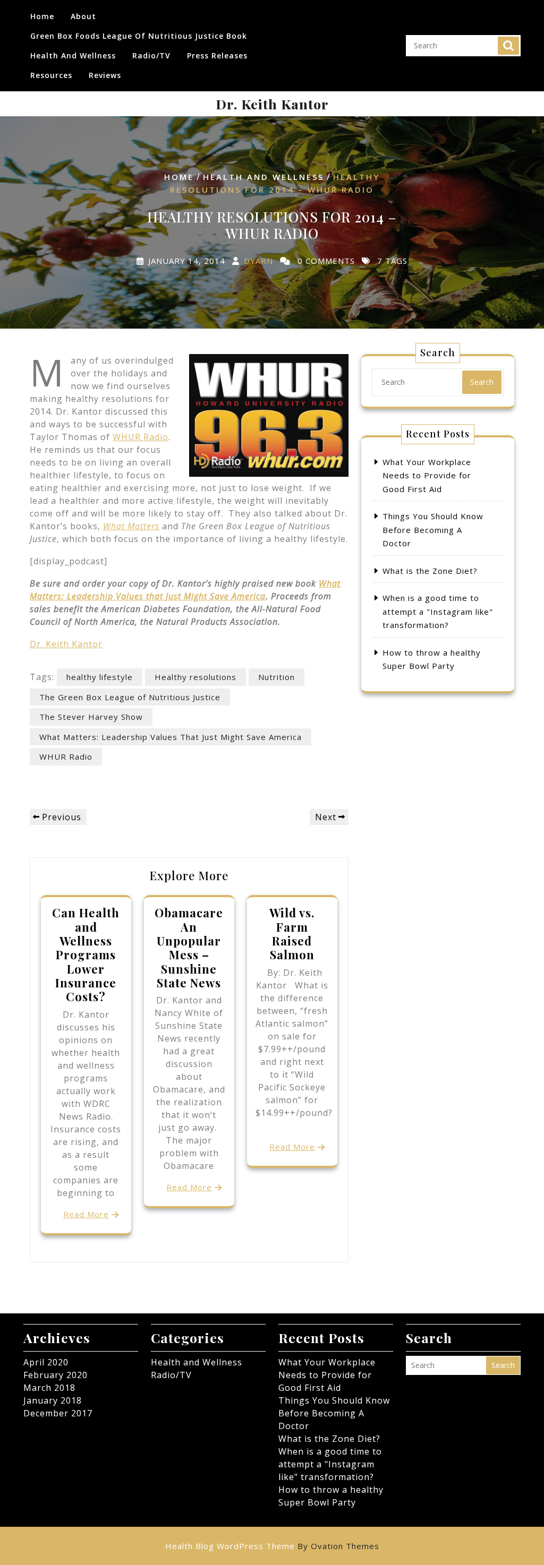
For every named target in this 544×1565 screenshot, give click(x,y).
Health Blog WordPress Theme (272, 1546)
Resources (51, 75)
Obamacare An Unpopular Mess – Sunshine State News (189, 948)
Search (508, 46)
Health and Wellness (73, 55)
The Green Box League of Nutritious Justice (129, 697)
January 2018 (52, 1400)
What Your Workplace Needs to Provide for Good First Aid (426, 475)
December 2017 (57, 1413)
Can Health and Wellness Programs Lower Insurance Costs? (86, 954)
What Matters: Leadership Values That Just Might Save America (170, 737)
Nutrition (276, 677)
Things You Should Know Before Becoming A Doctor (432, 529)
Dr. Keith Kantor (272, 104)
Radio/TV (151, 55)
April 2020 (46, 1362)
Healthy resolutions (195, 677)
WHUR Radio (140, 437)
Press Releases (217, 55)
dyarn (258, 260)
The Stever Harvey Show (91, 716)
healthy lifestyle (99, 677)
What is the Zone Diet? (430, 570)
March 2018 (49, 1388)
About (83, 16)
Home (42, 16)
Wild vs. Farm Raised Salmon (291, 933)
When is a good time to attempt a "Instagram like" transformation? (437, 611)
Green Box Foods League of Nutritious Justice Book (138, 36)
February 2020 (55, 1375)
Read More (86, 1214)
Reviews (105, 75)
